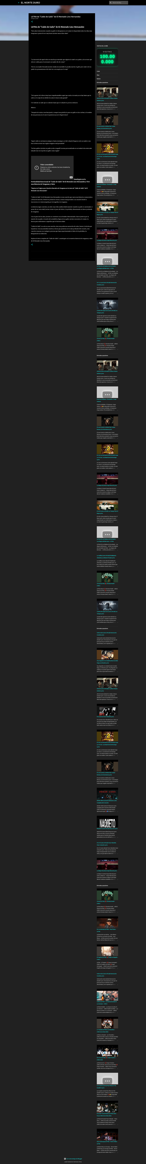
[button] (32, 22)
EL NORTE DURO (30, 2)
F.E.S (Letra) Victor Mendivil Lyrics (105, 716)
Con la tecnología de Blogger (74, 1158)
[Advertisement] (62, 45)
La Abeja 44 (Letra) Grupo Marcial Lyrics (107, 240)
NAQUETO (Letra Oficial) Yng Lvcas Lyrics (107, 828)
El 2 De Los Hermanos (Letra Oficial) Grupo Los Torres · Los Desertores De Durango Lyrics (107, 156)
